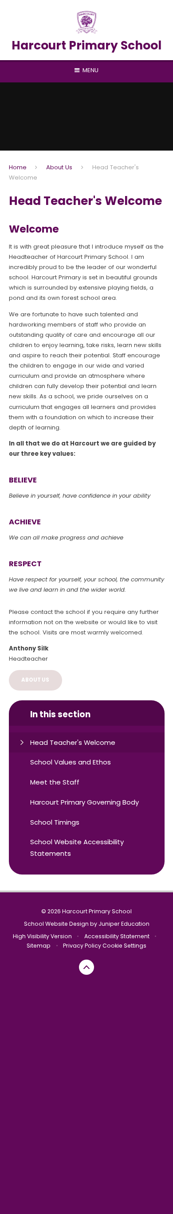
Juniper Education (123, 924)
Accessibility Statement (116, 936)
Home (18, 167)
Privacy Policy (82, 945)
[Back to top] (86, 967)
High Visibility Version (42, 936)
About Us (59, 167)
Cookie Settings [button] (124, 945)
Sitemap (39, 945)
